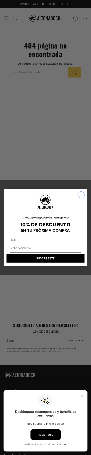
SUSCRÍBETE (45, 258)
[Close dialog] (81, 195)
